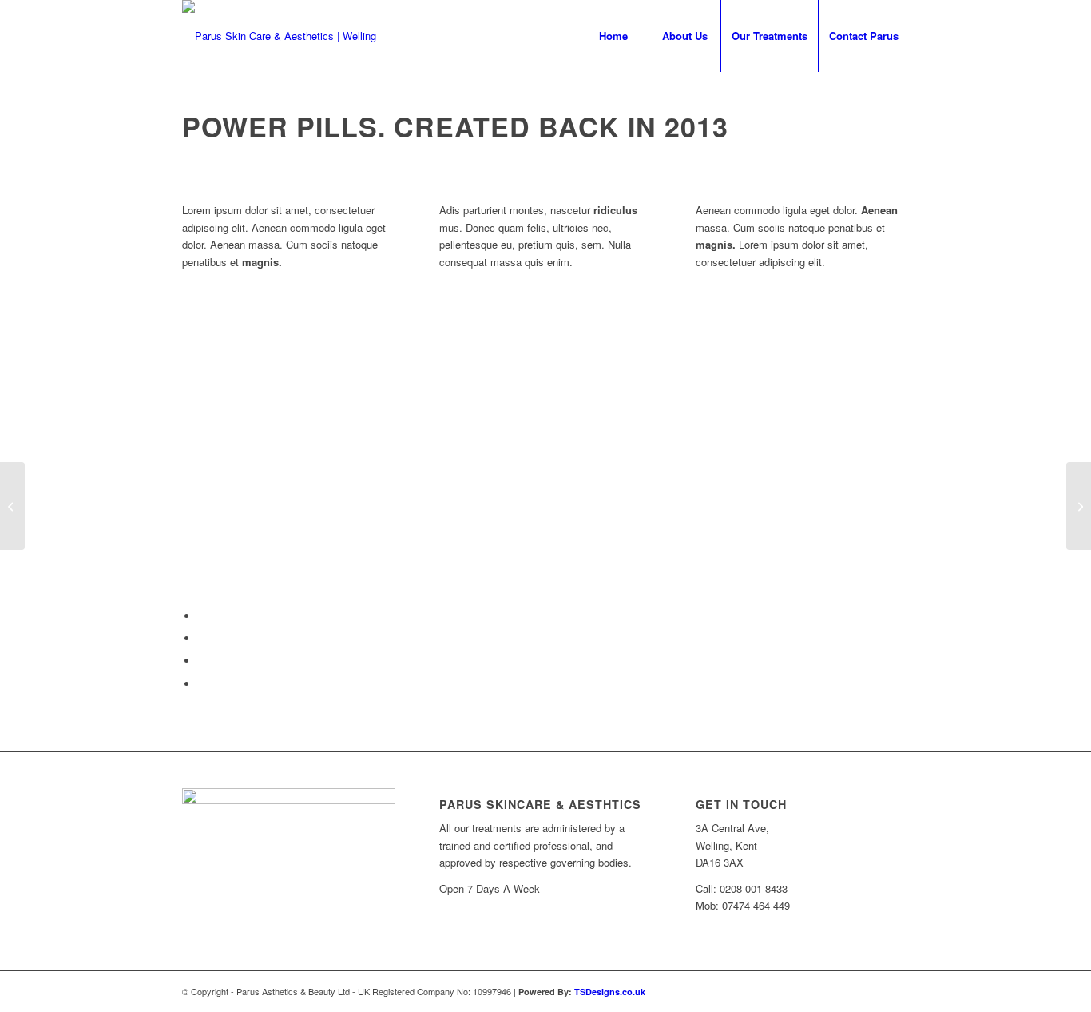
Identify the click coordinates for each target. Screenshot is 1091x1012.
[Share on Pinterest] (202, 660)
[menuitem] (613, 36)
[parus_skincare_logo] (279, 36)
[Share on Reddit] (202, 683)
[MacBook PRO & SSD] (12, 506)
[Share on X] (202, 638)
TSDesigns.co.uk (609, 992)
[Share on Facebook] (202, 616)
